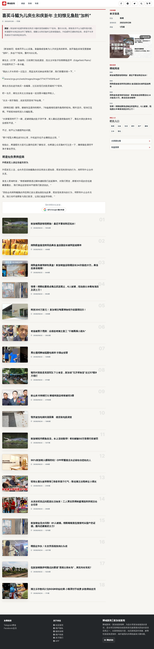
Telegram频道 (10, 625)
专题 (36, 3)
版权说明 (59, 631)
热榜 (30, 3)
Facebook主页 (10, 628)
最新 (23, 3)
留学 (132, 126)
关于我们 (59, 637)
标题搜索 (115, 147)
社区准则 (59, 625)
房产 (139, 126)
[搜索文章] (141, 3)
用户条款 (59, 634)
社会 (119, 126)
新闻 (122, 18)
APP (57, 641)
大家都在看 (116, 141)
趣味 (146, 126)
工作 (112, 131)
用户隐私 (59, 628)
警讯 (119, 131)
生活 (126, 126)
